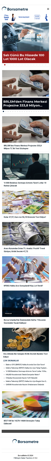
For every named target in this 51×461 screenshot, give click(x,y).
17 (41, 111)
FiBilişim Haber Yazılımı (23, 458)
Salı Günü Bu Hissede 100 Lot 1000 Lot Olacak (23, 57)
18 (43, 111)
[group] (25, 37)
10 (31, 64)
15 (45, 64)
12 (36, 64)
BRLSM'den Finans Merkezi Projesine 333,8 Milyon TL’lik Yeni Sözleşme (25, 103)
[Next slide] (45, 37)
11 (34, 64)
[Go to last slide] (5, 37)
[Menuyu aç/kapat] (48, 9)
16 (38, 111)
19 (45, 111)
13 (39, 64)
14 (42, 64)
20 (48, 111)
